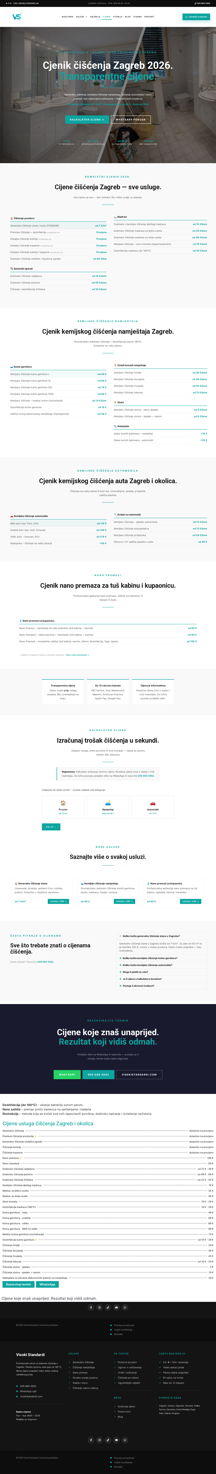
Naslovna (67, 17)
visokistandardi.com (139, 1074)
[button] (161, 936)
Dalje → (51, 827)
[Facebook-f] (91, 1307)
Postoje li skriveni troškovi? (138, 985)
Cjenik (106, 17)
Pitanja (117, 17)
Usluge (80, 17)
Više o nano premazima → (77, 655)
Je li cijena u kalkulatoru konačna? (142, 978)
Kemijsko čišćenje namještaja (108, 321)
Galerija (95, 17)
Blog (128, 17)
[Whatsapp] (125, 1307)
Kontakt (149, 17)
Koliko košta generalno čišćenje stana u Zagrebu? (151, 936)
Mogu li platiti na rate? (135, 971)
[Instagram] (99, 1307)
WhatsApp (67, 1074)
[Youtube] (116, 1307)
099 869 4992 (146, 775)
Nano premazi (108, 575)
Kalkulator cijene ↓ (87, 119)
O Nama (137, 17)
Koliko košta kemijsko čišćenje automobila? (147, 965)
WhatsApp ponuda (131, 119)
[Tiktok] (108, 1307)
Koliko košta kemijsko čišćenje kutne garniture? (150, 958)
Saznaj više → (58, 901)
